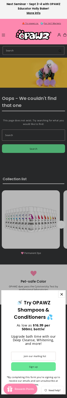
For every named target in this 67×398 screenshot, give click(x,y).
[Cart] (64, 34)
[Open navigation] (7, 34)
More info (34, 13)
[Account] (59, 34)
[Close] (61, 294)
